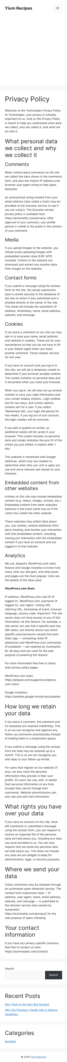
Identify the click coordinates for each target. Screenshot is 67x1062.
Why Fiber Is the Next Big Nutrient (27, 1004)
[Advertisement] (33, 51)
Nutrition (10, 1041)
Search (9, 968)
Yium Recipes (18, 8)
